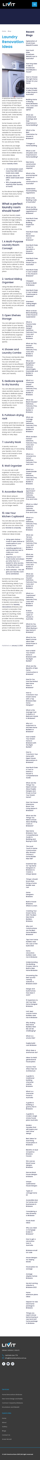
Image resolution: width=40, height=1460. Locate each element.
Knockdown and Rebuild (10, 1407)
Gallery (4, 1427)
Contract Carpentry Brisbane (12, 1403)
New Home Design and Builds (12, 1399)
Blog (9, 31)
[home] (17, 4)
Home (4, 31)
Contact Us (6, 1435)
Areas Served (6, 1439)
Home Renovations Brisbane (12, 1395)
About (4, 1422)
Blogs (4, 1431)
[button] (34, 4)
